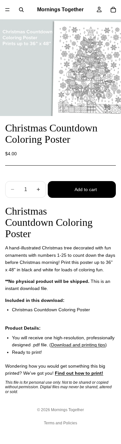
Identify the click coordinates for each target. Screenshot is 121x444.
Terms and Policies (60, 423)
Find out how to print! (79, 373)
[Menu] (7, 9)
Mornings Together (67, 410)
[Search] (21, 10)
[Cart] (113, 10)
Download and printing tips (78, 344)
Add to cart (86, 189)
